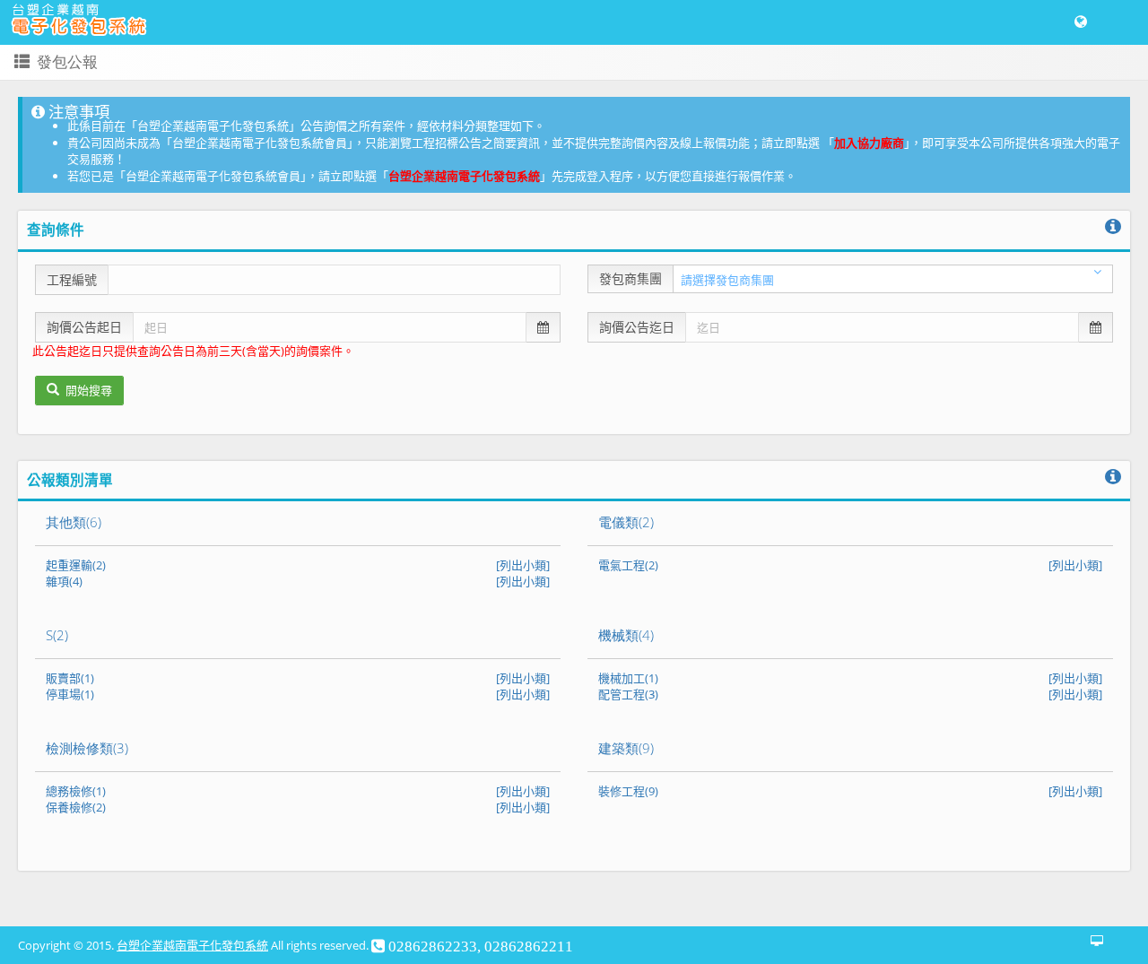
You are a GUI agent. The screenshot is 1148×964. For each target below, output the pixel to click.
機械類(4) (626, 635)
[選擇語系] (1080, 22)
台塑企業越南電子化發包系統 (464, 176)
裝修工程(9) (628, 791)
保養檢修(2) (76, 807)
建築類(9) (626, 748)
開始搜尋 (87, 390)
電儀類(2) (626, 522)
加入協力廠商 (869, 143)
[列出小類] (523, 565)
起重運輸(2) (76, 565)
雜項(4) (64, 581)
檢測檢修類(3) (87, 748)
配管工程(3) (628, 694)
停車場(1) (70, 694)
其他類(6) (73, 522)
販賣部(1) (70, 678)
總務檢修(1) (76, 791)
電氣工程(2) (628, 565)
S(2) (57, 635)
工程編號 (72, 279)
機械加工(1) (628, 678)
